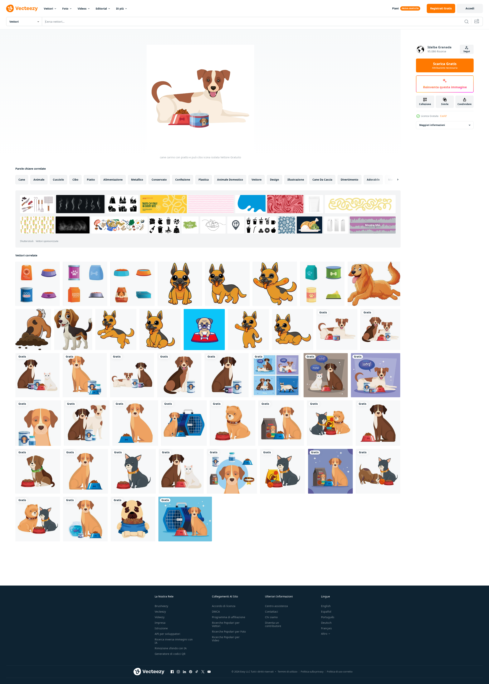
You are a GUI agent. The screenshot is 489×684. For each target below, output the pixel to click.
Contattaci (271, 611)
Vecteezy (160, 611)
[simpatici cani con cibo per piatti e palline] (378, 471)
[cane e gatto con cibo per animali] (37, 375)
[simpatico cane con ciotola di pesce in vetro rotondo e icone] (85, 519)
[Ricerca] (466, 21)
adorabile (373, 179)
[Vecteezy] (22, 8)
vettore (257, 179)
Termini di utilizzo (287, 671)
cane (21, 179)
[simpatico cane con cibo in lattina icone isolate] (179, 375)
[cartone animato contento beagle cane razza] (73, 329)
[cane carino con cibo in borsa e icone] (282, 471)
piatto (91, 179)
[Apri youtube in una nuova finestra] (209, 671)
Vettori (48, 8)
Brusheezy (161, 606)
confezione (182, 179)
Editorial (101, 8)
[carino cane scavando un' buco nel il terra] (33, 329)
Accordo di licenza (223, 606)
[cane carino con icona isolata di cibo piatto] (135, 423)
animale (38, 179)
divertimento (349, 179)
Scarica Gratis (444, 65)
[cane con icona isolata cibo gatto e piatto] (181, 471)
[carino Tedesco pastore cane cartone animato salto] (275, 284)
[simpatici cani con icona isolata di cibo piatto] (37, 519)
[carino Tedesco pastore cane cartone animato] (180, 284)
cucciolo (58, 179)
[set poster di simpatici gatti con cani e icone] (276, 375)
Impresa (160, 623)
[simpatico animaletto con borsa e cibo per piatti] (330, 471)
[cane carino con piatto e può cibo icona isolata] (336, 329)
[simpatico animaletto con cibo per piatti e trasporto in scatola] (185, 519)
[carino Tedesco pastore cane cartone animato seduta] (160, 329)
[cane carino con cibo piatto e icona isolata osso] (133, 519)
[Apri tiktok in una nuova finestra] (196, 671)
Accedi (470, 8)
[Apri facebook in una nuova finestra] (172, 671)
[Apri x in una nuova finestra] (202, 671)
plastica (203, 179)
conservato (159, 179)
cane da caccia (322, 179)
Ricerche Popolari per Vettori (226, 624)
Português (327, 617)
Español (326, 611)
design (274, 179)
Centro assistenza (276, 606)
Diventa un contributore (273, 624)
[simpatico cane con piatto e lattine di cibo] (375, 375)
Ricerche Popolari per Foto (229, 631)
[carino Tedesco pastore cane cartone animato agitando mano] (248, 329)
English (326, 606)
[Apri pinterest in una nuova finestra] (190, 671)
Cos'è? (443, 116)
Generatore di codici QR (170, 654)
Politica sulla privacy (312, 671)
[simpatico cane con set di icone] (232, 471)
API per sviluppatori (167, 634)
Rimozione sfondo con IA (171, 648)
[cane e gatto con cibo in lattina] (132, 375)
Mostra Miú (372, 225)
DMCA (216, 611)
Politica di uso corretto (340, 671)
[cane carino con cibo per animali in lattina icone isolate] (226, 375)
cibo (75, 179)
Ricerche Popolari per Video (226, 638)
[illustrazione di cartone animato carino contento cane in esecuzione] (374, 284)
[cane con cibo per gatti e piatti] (326, 375)
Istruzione (161, 628)
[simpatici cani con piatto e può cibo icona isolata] (380, 329)
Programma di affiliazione (228, 617)
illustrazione (295, 179)
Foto (65, 8)
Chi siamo (271, 617)
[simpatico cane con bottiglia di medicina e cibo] (85, 375)
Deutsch (326, 623)
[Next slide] (394, 179)
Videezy (159, 617)
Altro (324, 633)
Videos (82, 8)
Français (326, 628)
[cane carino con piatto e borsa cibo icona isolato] (281, 423)
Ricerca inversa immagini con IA (174, 641)
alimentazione (113, 179)
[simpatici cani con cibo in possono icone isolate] (87, 423)
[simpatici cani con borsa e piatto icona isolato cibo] (330, 423)
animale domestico (230, 179)
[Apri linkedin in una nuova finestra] (184, 671)
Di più (120, 8)
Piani (395, 8)
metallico (137, 179)
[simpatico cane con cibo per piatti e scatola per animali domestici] (184, 423)
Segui (466, 51)
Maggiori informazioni (432, 125)
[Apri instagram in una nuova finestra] (178, 671)
